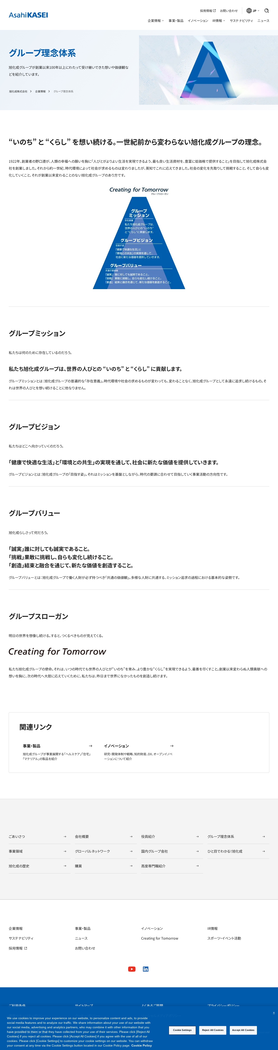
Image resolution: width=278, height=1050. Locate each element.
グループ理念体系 (63, 91)
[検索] (266, 10)
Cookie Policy (141, 1045)
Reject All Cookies (212, 1030)
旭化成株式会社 (18, 91)
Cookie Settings (182, 1030)
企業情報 (40, 91)
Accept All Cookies (243, 1030)
